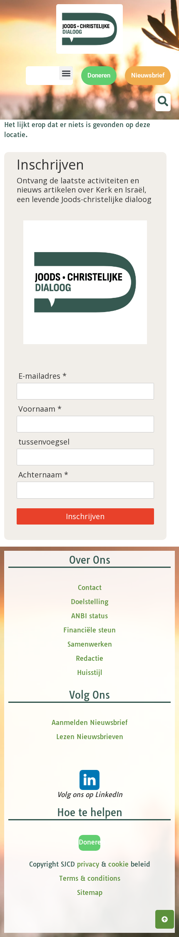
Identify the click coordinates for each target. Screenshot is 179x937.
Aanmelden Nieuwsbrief (89, 722)
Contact (90, 587)
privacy (88, 864)
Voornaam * (40, 409)
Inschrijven (85, 516)
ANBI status (89, 616)
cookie (118, 864)
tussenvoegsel (44, 442)
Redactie (89, 658)
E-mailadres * (42, 376)
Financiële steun (89, 630)
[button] (66, 73)
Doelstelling (89, 601)
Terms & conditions (89, 878)
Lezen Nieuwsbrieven (89, 736)
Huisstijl (89, 672)
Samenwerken (89, 644)
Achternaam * (43, 475)
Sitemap (89, 892)
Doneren (92, 842)
